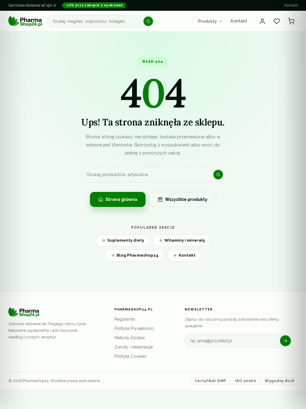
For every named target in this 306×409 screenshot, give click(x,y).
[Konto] (262, 21)
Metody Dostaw (129, 337)
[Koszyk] (291, 21)
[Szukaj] (148, 21)
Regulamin (124, 319)
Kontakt (291, 5)
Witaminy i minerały (184, 240)
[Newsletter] (285, 340)
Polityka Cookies (130, 356)
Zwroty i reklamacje (133, 347)
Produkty (207, 21)
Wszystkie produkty (186, 199)
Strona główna (121, 199)
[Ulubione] (276, 21)
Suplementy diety (125, 240)
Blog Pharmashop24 (137, 255)
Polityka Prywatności (134, 328)
